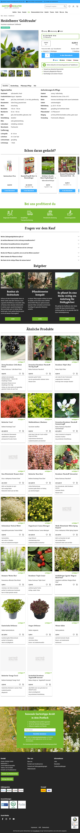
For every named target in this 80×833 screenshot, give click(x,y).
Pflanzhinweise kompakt (40, 293)
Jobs (55, 761)
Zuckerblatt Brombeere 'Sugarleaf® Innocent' (36, 677)
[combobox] (54, 6)
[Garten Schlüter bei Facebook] (2, 819)
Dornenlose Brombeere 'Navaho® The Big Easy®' (39, 366)
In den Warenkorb (66, 55)
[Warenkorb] (77, 6)
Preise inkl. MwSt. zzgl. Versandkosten (51, 48)
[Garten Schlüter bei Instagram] (6, 819)
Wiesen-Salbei (60, 626)
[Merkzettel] (69, 6)
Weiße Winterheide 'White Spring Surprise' (66, 527)
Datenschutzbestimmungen (39, 737)
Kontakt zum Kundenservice (52, 1)
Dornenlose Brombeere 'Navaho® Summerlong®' (66, 423)
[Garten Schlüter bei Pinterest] (10, 819)
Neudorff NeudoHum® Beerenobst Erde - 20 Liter (67, 175)
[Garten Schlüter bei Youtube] (13, 819)
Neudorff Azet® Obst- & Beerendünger (29, 177)
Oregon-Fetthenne (34, 626)
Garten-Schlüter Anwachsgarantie (35, 1)
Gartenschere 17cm (10, 176)
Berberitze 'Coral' (7, 422)
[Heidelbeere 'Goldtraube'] (19, 49)
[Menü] (77, 817)
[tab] (5, 85)
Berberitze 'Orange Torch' (10, 676)
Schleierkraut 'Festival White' (11, 526)
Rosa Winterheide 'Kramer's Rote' (12, 474)
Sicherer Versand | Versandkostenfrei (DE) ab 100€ (13, 1)
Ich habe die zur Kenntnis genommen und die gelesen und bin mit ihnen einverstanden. (39, 739)
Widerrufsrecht (31, 769)
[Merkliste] (19, 373)
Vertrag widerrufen (7, 779)
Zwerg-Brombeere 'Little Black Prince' (12, 366)
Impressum (34, 827)
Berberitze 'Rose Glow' (36, 474)
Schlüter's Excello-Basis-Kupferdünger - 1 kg (48, 177)
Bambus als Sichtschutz (13, 293)
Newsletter (57, 764)
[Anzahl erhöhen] (51, 55)
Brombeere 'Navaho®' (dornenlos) (66, 474)
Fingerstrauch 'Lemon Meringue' (39, 526)
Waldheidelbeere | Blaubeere (38, 422)
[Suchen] (65, 6)
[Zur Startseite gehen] (12, 6)
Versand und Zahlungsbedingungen (37, 766)
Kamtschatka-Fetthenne (9, 626)
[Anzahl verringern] (43, 55)
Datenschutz (45, 827)
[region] (19, 53)
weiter (13, 319)
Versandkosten (36, 831)
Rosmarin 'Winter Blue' (9, 576)
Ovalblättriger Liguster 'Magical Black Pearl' (65, 577)
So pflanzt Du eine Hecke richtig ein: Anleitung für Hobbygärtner (67, 297)
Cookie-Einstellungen (60, 766)
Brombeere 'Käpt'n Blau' (63, 365)
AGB (37, 739)
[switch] (74, 827)
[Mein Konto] (73, 6)
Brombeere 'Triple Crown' (37, 576)
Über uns (29, 761)
